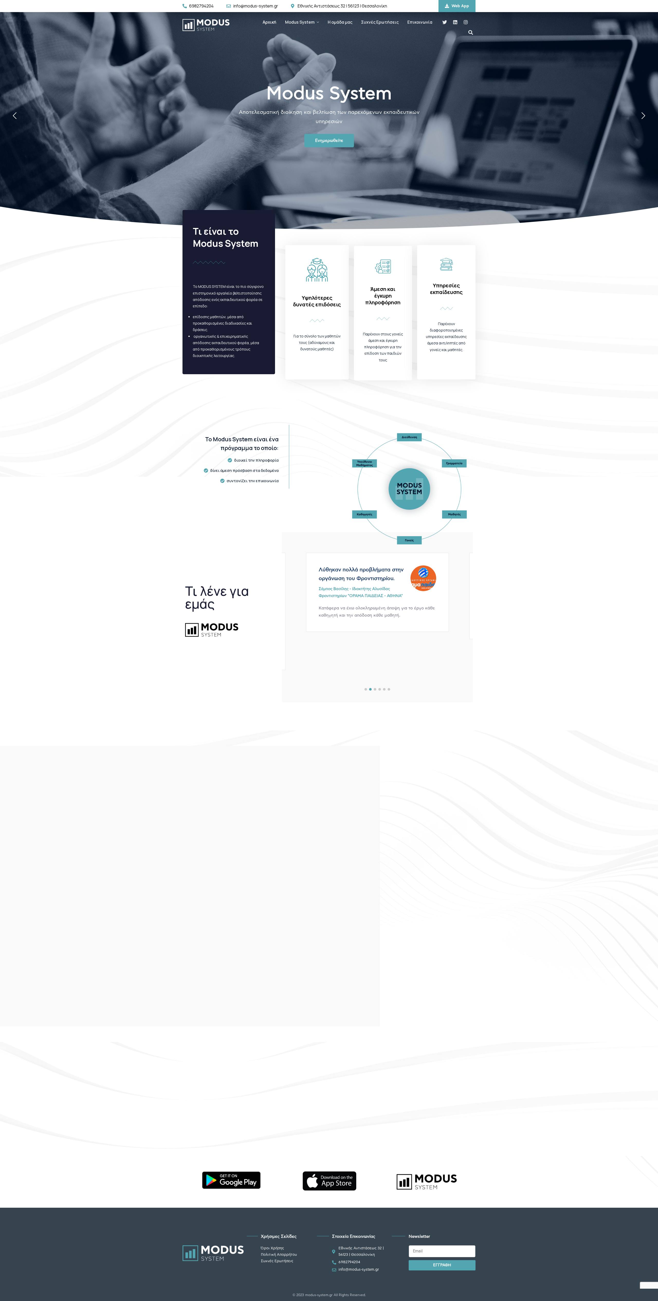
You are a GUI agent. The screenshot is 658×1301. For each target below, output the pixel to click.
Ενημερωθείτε (329, 141)
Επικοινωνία (419, 22)
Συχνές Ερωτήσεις (380, 22)
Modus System (300, 22)
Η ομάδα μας (340, 22)
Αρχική (269, 22)
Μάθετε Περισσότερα (477, 852)
